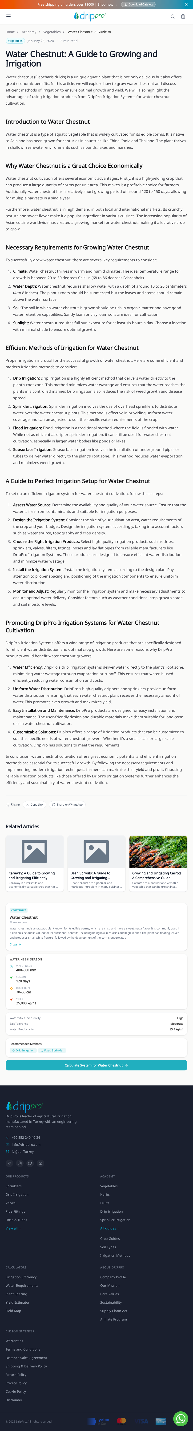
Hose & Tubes (16, 1220)
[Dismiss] (186, 4)
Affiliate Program (113, 1319)
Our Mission (110, 1285)
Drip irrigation (111, 1211)
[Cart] (183, 16)
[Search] (173, 16)
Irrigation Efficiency (21, 1277)
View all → (14, 1228)
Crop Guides (110, 1238)
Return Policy (16, 1374)
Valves (11, 1203)
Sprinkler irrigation (115, 1220)
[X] (30, 1163)
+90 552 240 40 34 (26, 1137)
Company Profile (113, 1277)
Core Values (109, 1294)
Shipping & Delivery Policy (26, 1366)
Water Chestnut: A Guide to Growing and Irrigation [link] (91, 32)
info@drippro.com (26, 1144)
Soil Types (108, 1247)
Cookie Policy (16, 1391)
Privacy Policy (16, 1383)
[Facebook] (9, 1163)
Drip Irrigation (17, 1194)
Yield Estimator (17, 1302)
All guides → (110, 1228)
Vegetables (52, 32)
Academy (29, 32)
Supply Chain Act (113, 1311)
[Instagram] (20, 1163)
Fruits (104, 1203)
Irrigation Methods (115, 1255)
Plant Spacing (16, 1294)
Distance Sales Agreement (26, 1357)
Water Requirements (22, 1285)
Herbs (105, 1194)
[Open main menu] (8, 16)
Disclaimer (14, 1400)
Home (10, 32)
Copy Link (37, 805)
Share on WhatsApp (70, 805)
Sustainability (111, 1302)
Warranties (14, 1341)
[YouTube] (40, 1163)
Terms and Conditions (23, 1349)
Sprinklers (14, 1186)
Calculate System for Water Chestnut (94, 1065)
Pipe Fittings (15, 1211)
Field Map (13, 1311)
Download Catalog (141, 4)
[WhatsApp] (180, 1418)
